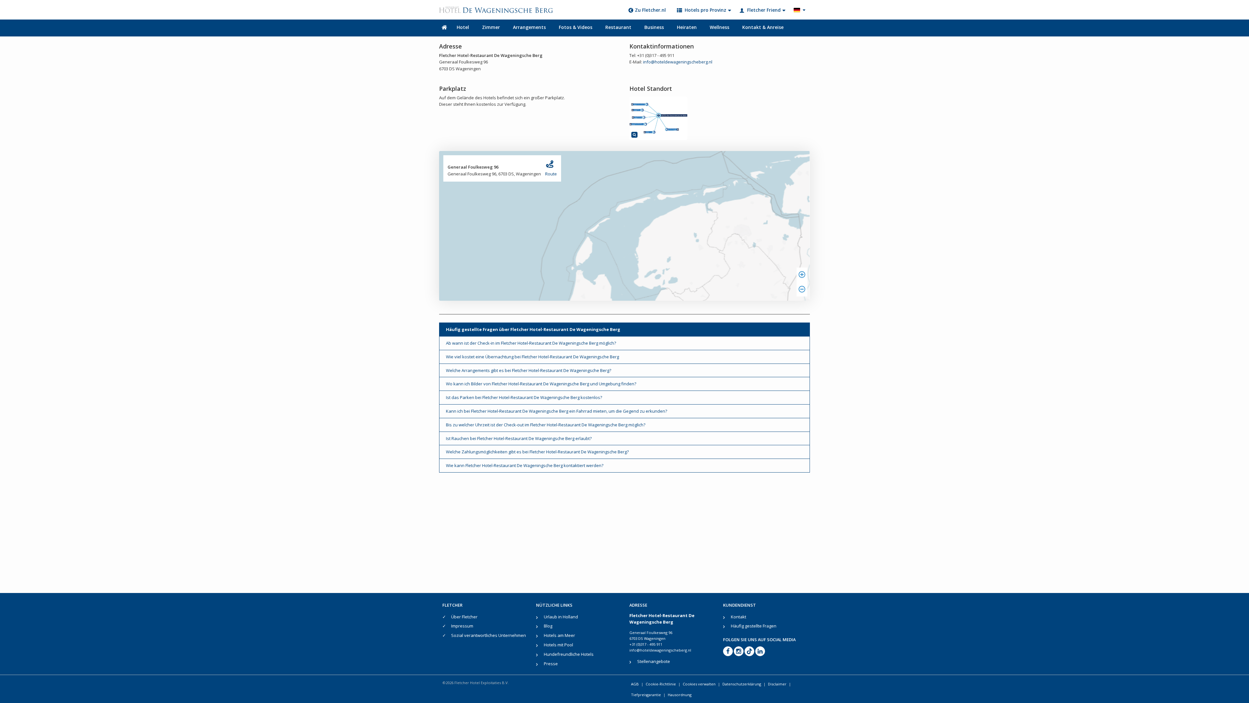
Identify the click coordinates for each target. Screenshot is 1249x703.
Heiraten (687, 27)
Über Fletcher (464, 617)
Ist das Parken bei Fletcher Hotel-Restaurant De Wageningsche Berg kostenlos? (524, 397)
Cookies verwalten (699, 684)
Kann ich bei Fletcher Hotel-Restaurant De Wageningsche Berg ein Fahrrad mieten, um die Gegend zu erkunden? (556, 411)
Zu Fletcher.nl (650, 10)
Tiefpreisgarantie (646, 694)
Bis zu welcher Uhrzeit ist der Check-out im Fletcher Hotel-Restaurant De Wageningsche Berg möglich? (545, 425)
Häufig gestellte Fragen (753, 626)
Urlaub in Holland (561, 617)
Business (654, 27)
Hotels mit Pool (558, 645)
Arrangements (529, 27)
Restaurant (618, 27)
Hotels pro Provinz (705, 10)
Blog (548, 626)
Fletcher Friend (764, 10)
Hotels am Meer (559, 635)
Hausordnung (680, 694)
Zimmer (491, 27)
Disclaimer (777, 684)
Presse (551, 664)
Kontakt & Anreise (763, 27)
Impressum (462, 626)
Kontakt (738, 617)
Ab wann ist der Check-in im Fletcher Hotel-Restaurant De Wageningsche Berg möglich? (531, 343)
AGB (635, 684)
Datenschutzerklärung (741, 684)
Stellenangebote (653, 661)
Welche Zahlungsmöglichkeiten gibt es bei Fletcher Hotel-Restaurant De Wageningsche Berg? (537, 452)
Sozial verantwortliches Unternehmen (488, 635)
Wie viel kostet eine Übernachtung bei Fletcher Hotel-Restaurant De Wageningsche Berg (532, 357)
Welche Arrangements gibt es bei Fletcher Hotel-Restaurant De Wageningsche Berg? (528, 370)
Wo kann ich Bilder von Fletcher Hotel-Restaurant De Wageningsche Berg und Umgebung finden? (541, 384)
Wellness (719, 27)
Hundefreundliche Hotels (569, 654)
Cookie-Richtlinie (661, 684)
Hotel (463, 27)
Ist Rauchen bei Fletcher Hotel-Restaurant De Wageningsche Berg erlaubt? (519, 438)
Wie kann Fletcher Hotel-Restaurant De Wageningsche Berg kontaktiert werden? (524, 465)
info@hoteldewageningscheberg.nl (677, 62)
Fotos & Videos (575, 27)
